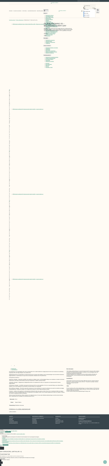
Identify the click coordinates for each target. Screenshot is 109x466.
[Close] (2, 448)
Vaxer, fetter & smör (49, 17)
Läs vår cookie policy (13, 430)
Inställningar (2, 431)
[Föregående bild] (11, 366)
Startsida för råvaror (50, 15)
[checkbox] (89, 11)
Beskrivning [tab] (13, 368)
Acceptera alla (8, 431)
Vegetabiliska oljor (49, 16)
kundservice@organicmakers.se (85, 420)
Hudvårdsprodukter (12, 20)
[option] (9, 119)
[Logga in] (82, 11)
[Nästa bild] (14, 366)
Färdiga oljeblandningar (20, 20)
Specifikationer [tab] (14, 369)
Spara (1, 444)
